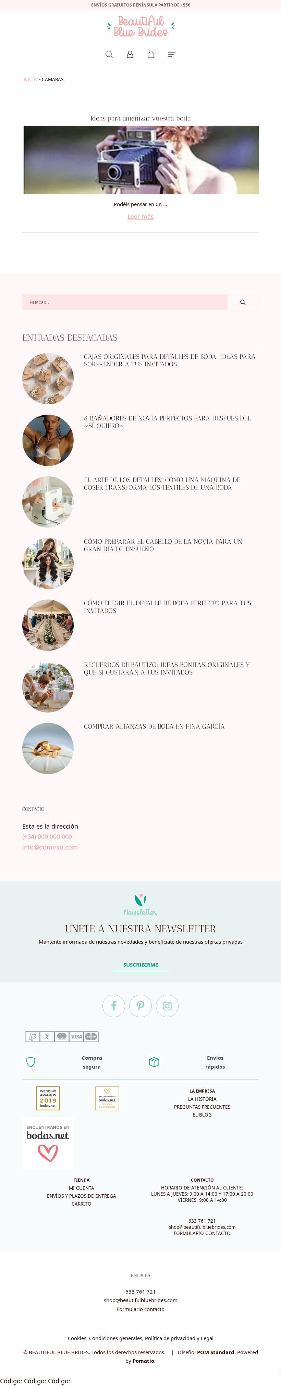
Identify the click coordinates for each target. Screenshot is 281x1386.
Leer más (140, 216)
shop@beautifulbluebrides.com (202, 1227)
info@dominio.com (50, 847)
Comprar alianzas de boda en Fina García (154, 726)
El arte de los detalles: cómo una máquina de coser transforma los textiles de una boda (162, 484)
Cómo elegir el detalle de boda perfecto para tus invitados (167, 607)
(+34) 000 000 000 (47, 836)
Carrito (81, 1204)
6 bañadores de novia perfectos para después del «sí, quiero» (167, 422)
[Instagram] (167, 1006)
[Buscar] (109, 53)
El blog (202, 1115)
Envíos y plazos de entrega (81, 1196)
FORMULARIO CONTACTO (202, 1233)
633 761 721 (202, 1221)
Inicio (30, 79)
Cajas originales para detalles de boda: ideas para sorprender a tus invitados (170, 360)
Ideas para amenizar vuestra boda (140, 118)
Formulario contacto (140, 1309)
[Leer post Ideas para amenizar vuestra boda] (140, 160)
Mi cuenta (81, 1188)
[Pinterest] (140, 1006)
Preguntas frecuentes (202, 1107)
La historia (202, 1099)
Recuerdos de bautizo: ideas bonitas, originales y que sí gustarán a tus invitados (167, 669)
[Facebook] (113, 1006)
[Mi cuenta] (130, 53)
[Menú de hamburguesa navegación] (172, 53)
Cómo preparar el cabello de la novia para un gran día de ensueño (163, 545)
